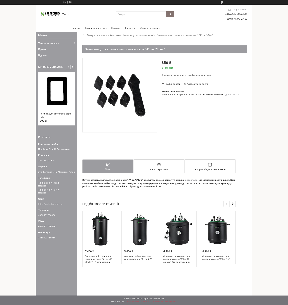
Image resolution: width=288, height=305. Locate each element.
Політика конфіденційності (164, 302)
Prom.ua (160, 299)
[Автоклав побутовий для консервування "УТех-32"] (139, 229)
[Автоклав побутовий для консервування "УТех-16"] (218, 229)
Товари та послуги (95, 28)
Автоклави (115, 35)
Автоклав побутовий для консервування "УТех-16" (216, 257)
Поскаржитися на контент (138, 302)
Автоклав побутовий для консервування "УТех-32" (138, 257)
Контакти (130, 28)
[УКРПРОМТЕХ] (51, 14)
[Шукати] (170, 14)
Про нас (115, 28)
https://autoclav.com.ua (50, 204)
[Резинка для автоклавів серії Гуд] (56, 90)
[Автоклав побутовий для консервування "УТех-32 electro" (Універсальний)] (100, 229)
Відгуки (42, 55)
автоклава (191, 180)
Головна (75, 28)
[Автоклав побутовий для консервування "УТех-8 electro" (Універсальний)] (178, 229)
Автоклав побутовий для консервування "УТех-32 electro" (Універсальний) (98, 259)
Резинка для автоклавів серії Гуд (55, 115)
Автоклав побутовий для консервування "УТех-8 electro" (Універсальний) (176, 259)
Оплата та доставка (150, 28)
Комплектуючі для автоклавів (139, 35)
